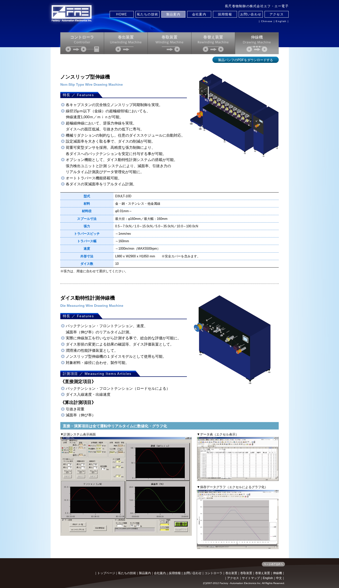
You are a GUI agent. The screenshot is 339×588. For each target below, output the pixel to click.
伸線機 (257, 37)
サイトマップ (251, 578)
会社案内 (199, 14)
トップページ (106, 573)
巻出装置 (126, 37)
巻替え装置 (213, 37)
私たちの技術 (147, 14)
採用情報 (225, 14)
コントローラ (82, 37)
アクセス (277, 14)
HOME (121, 14)
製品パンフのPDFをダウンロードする (245, 60)
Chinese (267, 21)
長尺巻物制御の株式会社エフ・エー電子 (257, 6)
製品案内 (173, 14)
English (281, 21)
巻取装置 (169, 37)
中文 (279, 578)
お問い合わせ (251, 14)
